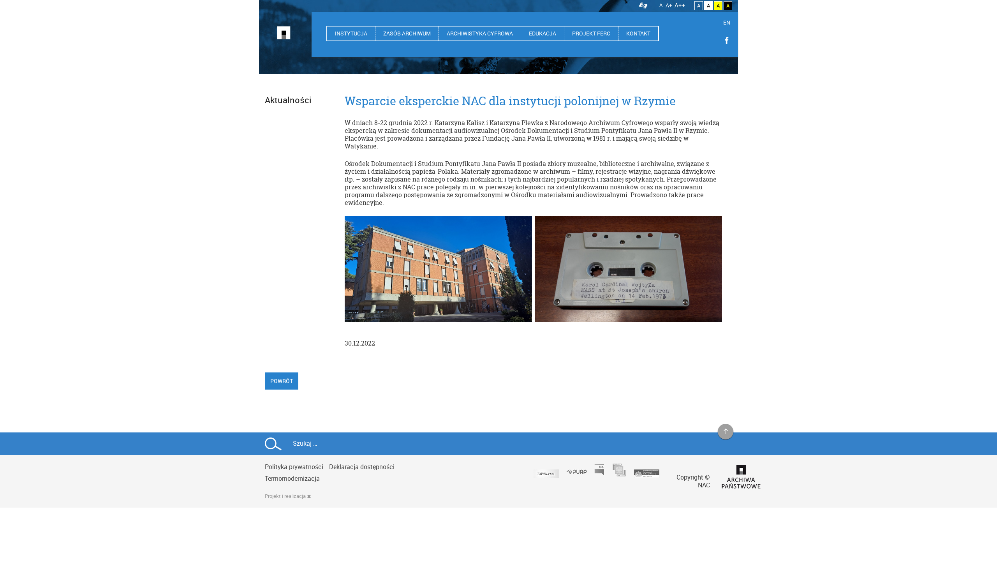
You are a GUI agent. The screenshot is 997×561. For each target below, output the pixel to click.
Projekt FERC (591, 33)
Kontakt (638, 33)
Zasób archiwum (407, 33)
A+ (669, 5)
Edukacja (542, 33)
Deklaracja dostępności (362, 466)
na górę (725, 432)
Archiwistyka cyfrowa (480, 33)
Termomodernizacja (292, 478)
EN (726, 22)
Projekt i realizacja (285, 495)
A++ (680, 5)
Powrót (281, 381)
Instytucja (351, 33)
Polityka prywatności (294, 466)
